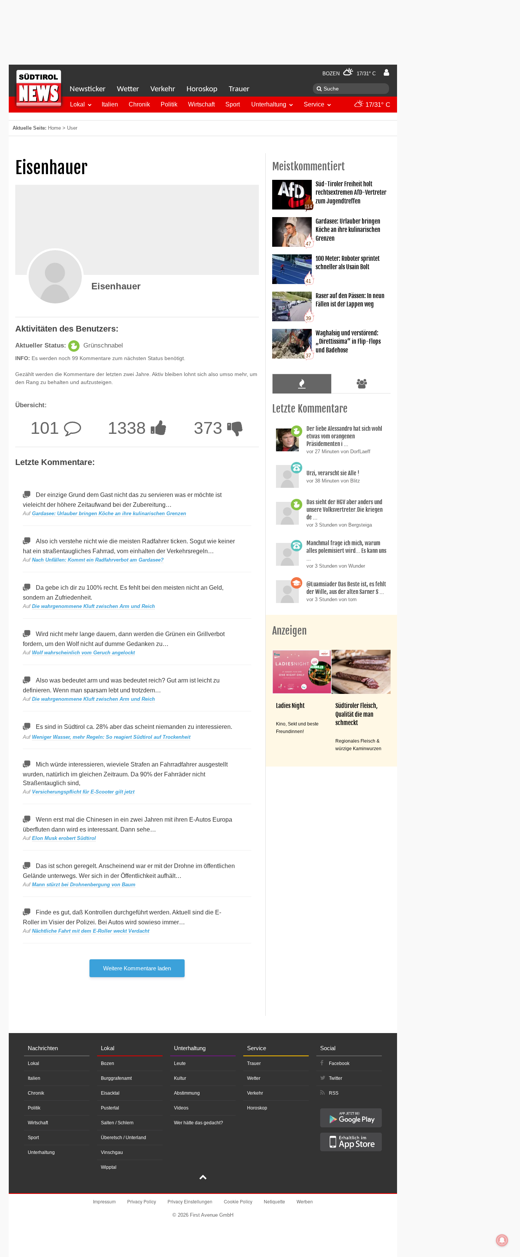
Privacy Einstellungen (189, 1201)
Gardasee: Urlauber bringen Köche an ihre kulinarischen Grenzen (109, 513)
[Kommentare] (301, 384)
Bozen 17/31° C (349, 73)
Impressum (104, 1201)
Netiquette (274, 1201)
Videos (181, 1108)
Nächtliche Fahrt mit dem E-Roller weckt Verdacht (90, 931)
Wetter (128, 89)
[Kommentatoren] (362, 384)
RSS (333, 1093)
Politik (169, 104)
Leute (180, 1063)
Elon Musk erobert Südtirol (64, 838)
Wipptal (108, 1167)
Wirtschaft (201, 104)
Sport (232, 104)
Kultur (180, 1078)
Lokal (77, 104)
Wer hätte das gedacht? (198, 1122)
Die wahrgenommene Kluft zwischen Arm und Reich (93, 606)
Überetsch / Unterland (123, 1137)
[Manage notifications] (502, 1240)
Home (54, 128)
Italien (110, 104)
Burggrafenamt (116, 1078)
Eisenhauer (115, 286)
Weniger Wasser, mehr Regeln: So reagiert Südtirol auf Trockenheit (111, 737)
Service (314, 104)
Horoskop (202, 89)
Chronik (139, 104)
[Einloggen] (386, 72)
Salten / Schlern (117, 1122)
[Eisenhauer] (55, 276)
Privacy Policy (141, 1201)
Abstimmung (187, 1093)
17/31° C (377, 104)
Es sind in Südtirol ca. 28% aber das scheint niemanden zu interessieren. (134, 727)
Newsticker (87, 89)
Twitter (335, 1078)
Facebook (339, 1063)
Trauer (239, 89)
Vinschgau (112, 1152)
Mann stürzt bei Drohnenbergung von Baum (84, 884)
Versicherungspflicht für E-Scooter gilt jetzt (83, 792)
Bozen (107, 1063)
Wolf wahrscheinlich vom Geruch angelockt (83, 652)
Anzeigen (289, 631)
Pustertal (110, 1108)
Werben (305, 1201)
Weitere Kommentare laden (137, 968)
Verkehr (162, 89)
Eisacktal (110, 1093)
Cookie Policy (238, 1201)
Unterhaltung (268, 104)
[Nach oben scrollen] (203, 1178)
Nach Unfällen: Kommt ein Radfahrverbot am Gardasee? (98, 560)
